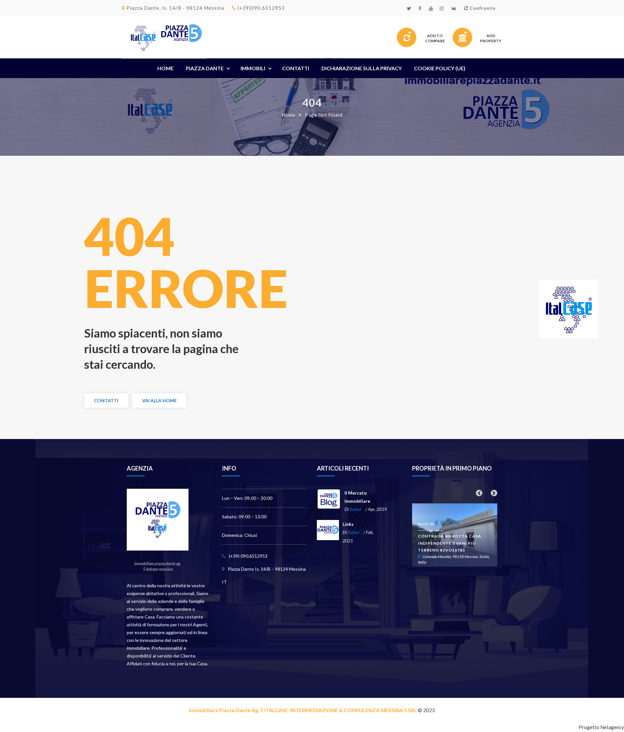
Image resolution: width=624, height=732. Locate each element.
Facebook (421, 10)
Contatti (295, 68)
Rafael (355, 509)
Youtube (432, 10)
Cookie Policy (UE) (439, 68)
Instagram (443, 10)
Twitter (410, 10)
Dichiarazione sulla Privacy (361, 68)
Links (348, 524)
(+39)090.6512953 (260, 8)
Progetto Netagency (601, 727)
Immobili (252, 68)
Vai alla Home (159, 400)
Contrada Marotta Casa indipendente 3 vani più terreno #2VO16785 (449, 543)
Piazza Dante (205, 68)
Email (454, 10)
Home (165, 68)
